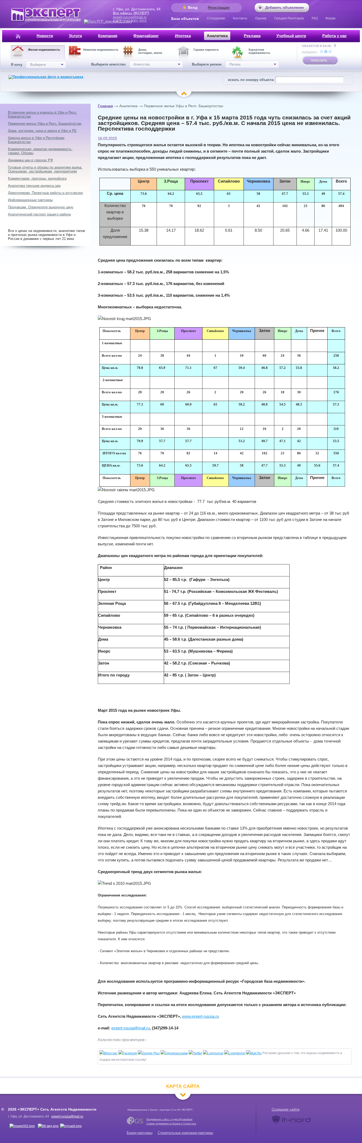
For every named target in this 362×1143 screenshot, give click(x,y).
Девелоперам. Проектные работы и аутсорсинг (45, 193)
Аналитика (217, 35)
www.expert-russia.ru (200, 1016)
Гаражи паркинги (206, 49)
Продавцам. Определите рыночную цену (40, 207)
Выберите (38, 65)
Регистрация (218, 7)
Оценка (260, 18)
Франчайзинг (146, 35)
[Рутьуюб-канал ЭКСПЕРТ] (71, 1126)
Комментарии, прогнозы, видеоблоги (37, 178)
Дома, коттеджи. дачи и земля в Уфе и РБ (42, 131)
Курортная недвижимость (259, 51)
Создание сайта (285, 1109)
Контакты (240, 18)
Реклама (252, 35)
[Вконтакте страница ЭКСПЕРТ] (22, 1126)
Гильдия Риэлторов (289, 18)
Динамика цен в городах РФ (30, 160)
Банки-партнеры (139, 1133)
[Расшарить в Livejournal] (213, 1053)
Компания (107, 35)
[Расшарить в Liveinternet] (234, 1053)
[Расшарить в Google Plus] (149, 1053)
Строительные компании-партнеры (185, 1133)
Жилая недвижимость (44, 49)
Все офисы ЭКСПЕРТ (131, 13)
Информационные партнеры (30, 200)
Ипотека (183, 35)
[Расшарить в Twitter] (195, 1053)
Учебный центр (291, 35)
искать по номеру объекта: (251, 80)
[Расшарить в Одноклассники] (174, 1053)
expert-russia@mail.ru (130, 17)
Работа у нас (334, 35)
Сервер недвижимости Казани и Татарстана (171, 1123)
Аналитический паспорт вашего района (39, 214)
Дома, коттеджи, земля (150, 51)
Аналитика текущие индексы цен (34, 186)
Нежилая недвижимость (100, 49)
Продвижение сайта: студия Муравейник (169, 1119)
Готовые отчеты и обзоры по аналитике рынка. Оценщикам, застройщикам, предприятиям (45, 169)
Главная (105, 106)
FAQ (315, 18)
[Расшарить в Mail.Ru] (254, 1053)
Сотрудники (216, 18)
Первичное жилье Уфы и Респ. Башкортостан (183, 106)
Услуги (75, 35)
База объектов (185, 18)
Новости (45, 35)
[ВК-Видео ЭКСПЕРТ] (48, 1126)
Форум (330, 18)
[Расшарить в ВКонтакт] (108, 1053)
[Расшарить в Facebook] (127, 1053)
